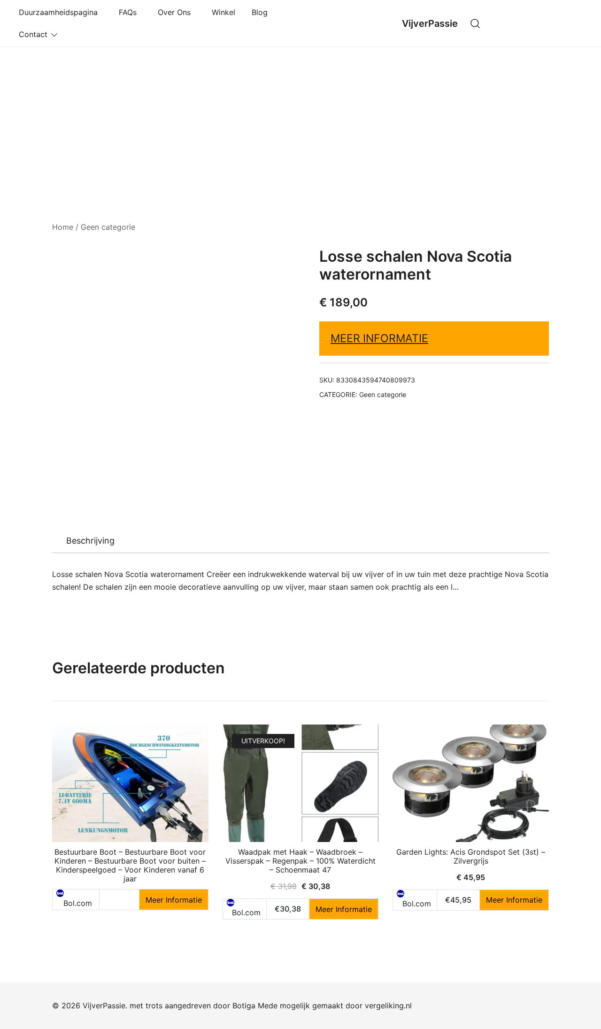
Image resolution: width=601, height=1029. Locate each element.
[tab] (90, 541)
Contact (33, 34)
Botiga (243, 1005)
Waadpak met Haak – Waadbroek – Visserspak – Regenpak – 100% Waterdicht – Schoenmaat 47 (300, 860)
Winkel (223, 12)
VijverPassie (430, 23)
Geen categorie (108, 227)
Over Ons (176, 12)
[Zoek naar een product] (475, 23)
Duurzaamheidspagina (60, 12)
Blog (260, 12)
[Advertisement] (300, 117)
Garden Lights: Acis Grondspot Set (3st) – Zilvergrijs (470, 856)
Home (62, 227)
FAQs (130, 12)
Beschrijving (90, 541)
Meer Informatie (379, 338)
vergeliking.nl (388, 1005)
